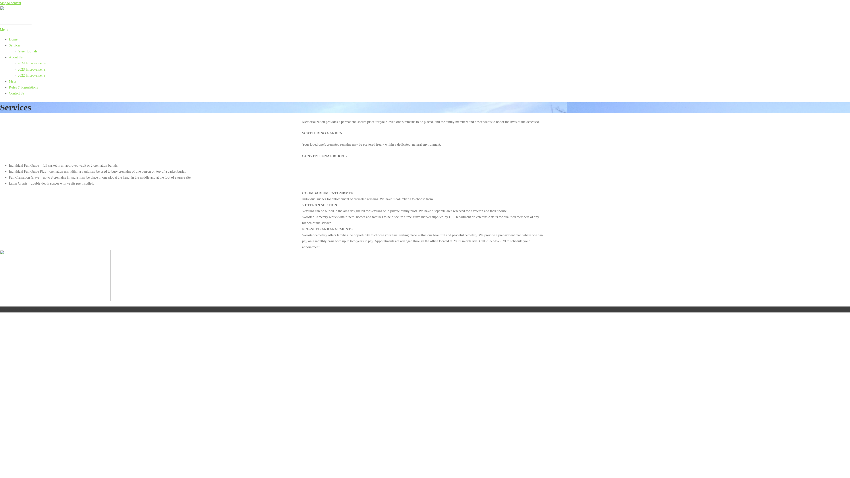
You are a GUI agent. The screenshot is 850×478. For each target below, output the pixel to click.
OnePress (35, 309)
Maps (13, 81)
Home (13, 39)
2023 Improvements (32, 69)
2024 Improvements (32, 63)
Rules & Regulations (23, 87)
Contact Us (17, 93)
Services (15, 45)
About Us (16, 57)
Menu (4, 29)
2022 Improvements (32, 75)
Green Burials (27, 51)
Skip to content (10, 3)
